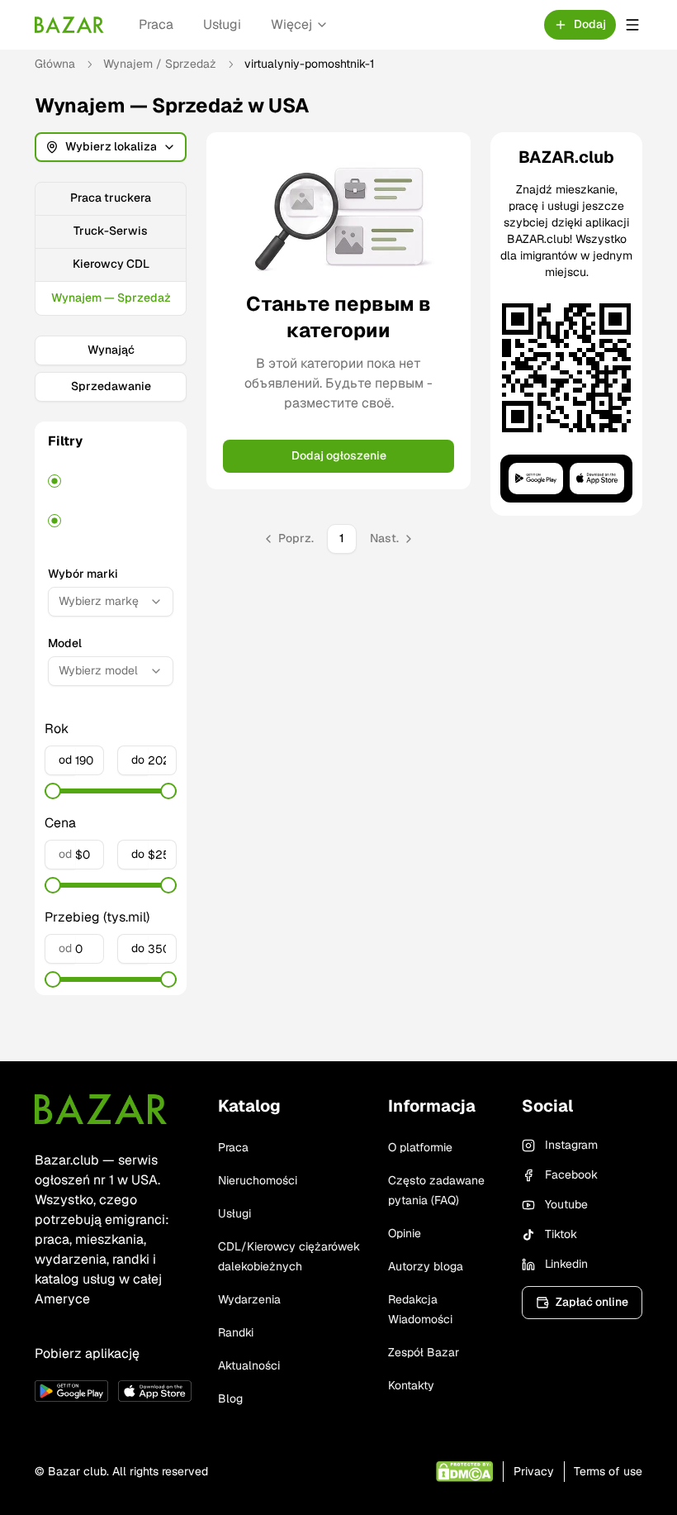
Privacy (534, 1471)
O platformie (420, 1147)
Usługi (222, 24)
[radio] (54, 481)
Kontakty (411, 1385)
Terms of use (608, 1471)
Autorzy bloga (425, 1266)
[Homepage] (69, 25)
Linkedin (566, 1263)
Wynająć (111, 349)
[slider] (53, 791)
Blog (230, 1398)
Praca (156, 24)
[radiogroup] (111, 501)
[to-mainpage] (101, 1109)
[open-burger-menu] (632, 25)
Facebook (571, 1174)
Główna (55, 63)
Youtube (566, 1204)
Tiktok (561, 1234)
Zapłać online (592, 1301)
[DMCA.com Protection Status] (464, 1471)
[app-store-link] (155, 1391)
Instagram (571, 1144)
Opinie (404, 1233)
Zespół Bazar (423, 1352)
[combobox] (110, 602)
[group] (111, 249)
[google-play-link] (71, 1391)
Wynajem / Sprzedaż (159, 63)
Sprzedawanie (111, 386)
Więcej (291, 24)
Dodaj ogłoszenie (338, 455)
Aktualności (249, 1365)
